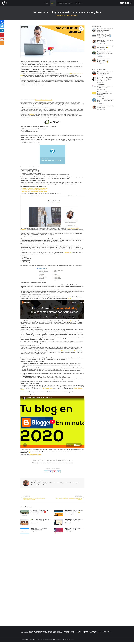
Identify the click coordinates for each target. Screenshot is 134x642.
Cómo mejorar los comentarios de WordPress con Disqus (39, 529)
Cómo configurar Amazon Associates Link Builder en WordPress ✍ (74, 511)
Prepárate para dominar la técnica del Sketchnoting (105, 41)
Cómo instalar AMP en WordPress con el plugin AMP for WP (74, 529)
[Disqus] (52, 560)
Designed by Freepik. (35, 454)
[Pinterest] (2, 35)
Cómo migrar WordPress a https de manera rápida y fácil (105, 72)
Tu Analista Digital (32, 639)
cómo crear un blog (41, 462)
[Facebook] (2, 22)
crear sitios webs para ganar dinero (65, 462)
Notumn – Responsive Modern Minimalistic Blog (35, 188)
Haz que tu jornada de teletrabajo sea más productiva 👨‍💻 (105, 46)
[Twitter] (2, 26)
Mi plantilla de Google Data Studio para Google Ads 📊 (104, 35)
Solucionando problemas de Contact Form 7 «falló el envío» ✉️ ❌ (39, 511)
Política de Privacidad (58, 639)
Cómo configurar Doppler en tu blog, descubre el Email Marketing (74, 520)
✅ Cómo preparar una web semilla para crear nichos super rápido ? (40, 520)
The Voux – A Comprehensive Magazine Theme (34, 191)
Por (50, 460)
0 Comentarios (68, 460)
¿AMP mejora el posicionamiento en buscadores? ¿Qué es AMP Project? (105, 86)
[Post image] (24, 513)
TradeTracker (67, 252)
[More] (2, 43)
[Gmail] (2, 39)
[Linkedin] (2, 30)
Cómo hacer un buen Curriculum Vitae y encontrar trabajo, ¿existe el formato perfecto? (105, 79)
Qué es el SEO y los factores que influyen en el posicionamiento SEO (105, 100)
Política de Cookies (69, 639)
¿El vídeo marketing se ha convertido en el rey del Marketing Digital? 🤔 (103, 60)
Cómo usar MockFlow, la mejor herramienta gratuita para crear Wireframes (105, 93)
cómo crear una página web (52, 462)
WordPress (24, 27)
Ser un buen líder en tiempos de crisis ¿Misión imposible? (105, 29)
